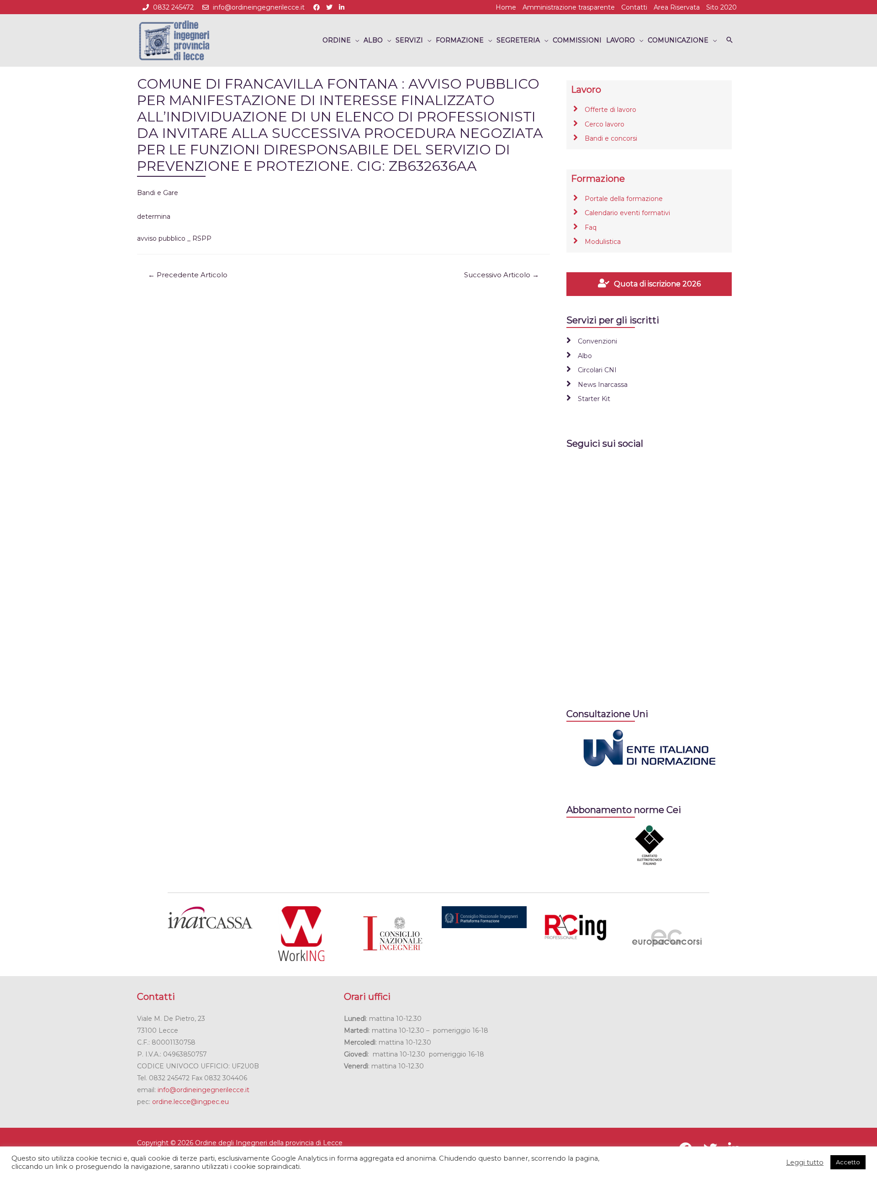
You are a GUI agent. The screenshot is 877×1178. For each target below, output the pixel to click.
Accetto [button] (848, 1162)
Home (506, 7)
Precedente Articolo (187, 275)
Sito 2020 (721, 7)
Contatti (634, 7)
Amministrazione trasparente (569, 7)
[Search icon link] (729, 40)
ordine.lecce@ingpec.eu (190, 1102)
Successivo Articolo (501, 275)
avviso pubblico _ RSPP (174, 238)
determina (153, 216)
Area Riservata (677, 7)
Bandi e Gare (157, 193)
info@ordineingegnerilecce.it (259, 7)
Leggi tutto (805, 1162)
